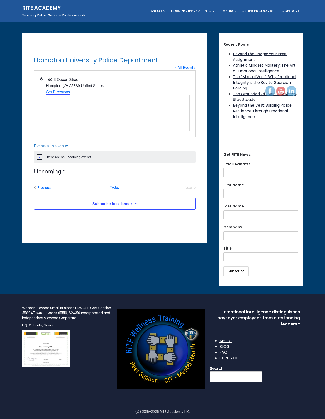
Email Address (237, 164)
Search (216, 368)
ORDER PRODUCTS (257, 10)
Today (114, 187)
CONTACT (290, 10)
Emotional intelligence (247, 312)
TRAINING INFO (183, 10)
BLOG (209, 10)
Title (227, 248)
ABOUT (156, 10)
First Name (233, 184)
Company (232, 227)
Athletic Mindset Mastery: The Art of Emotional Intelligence (264, 68)
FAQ (223, 352)
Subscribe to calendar (112, 203)
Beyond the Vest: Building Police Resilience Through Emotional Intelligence (262, 111)
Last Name (233, 206)
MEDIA (227, 10)
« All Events (185, 67)
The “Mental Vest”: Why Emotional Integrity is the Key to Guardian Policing (264, 82)
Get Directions (58, 91)
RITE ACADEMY (41, 8)
